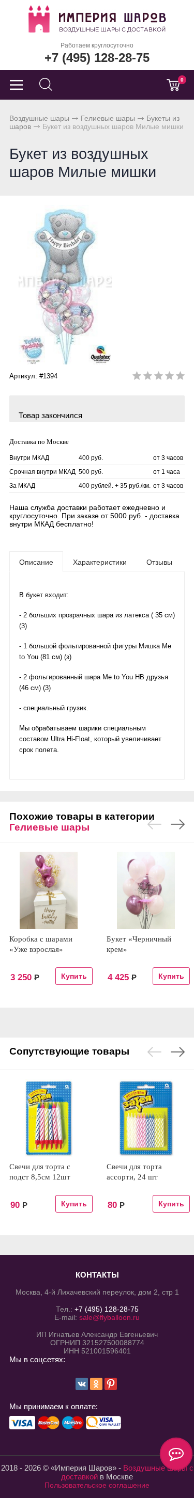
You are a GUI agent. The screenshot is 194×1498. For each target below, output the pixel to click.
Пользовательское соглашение (97, 1485)
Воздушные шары (39, 118)
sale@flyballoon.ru (109, 1317)
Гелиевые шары (108, 118)
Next (178, 824)
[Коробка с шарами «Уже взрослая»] (48, 890)
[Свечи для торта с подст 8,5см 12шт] (48, 1118)
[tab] (36, 561)
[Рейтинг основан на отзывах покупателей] (158, 377)
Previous (154, 824)
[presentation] (36, 561)
